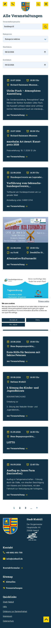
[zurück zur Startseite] (25, 6)
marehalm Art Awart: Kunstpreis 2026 (19, 127)
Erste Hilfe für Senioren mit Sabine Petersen (22, 338)
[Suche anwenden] (45, 26)
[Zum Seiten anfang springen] (46, 619)
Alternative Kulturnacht (12, 218)
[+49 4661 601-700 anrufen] (13, 4)
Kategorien (7, 34)
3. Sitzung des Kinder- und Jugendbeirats (20, 373)
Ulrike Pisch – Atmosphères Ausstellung (20, 76)
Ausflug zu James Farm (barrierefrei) (18, 461)
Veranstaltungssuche (11, 22)
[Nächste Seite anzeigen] (37, 507)
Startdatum (7, 47)
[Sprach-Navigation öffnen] (5, 4)
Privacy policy (43, 301)
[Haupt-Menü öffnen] (46, 4)
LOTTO (6, 428)
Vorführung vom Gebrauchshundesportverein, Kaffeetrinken (22, 170)
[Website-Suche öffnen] (38, 4)
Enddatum (7, 60)
